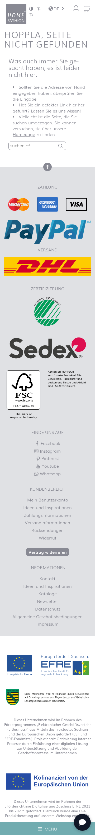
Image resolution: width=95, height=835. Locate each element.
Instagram (50, 451)
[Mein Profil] (76, 8)
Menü (50, 828)
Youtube (49, 466)
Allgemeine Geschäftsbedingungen (47, 616)
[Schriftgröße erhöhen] (31, 14)
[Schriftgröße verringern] (39, 8)
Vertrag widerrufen (47, 552)
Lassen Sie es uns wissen (55, 110)
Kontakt (47, 578)
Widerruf (47, 537)
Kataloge (48, 593)
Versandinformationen (47, 522)
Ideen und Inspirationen (47, 507)
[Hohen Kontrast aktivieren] (31, 8)
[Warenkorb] (86, 8)
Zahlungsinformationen (47, 515)
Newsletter (47, 601)
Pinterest (49, 458)
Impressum (47, 624)
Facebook (49, 443)
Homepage (24, 134)
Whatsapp (50, 473)
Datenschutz (47, 609)
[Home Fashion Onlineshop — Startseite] (16, 14)
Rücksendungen (47, 530)
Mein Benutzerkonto (47, 499)
